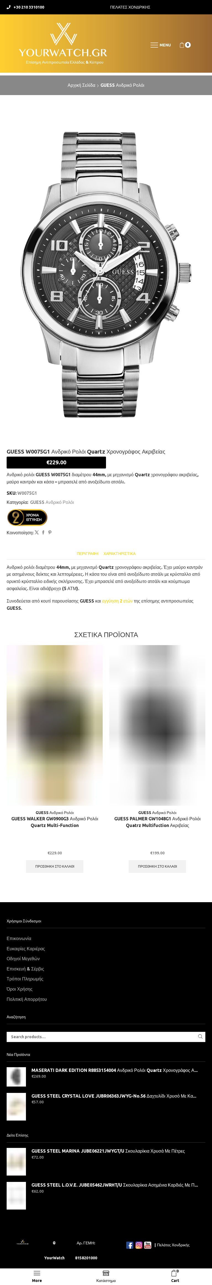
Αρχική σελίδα (81, 85)
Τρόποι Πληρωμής (25, 978)
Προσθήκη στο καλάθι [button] (54, 866)
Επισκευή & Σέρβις (25, 968)
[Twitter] (36, 532)
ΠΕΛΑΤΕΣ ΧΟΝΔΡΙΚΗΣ (130, 7)
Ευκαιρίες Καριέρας (26, 948)
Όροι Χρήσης (20, 988)
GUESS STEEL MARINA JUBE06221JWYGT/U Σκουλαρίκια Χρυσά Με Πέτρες (108, 1150)
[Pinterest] (49, 532)
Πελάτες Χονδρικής (173, 1245)
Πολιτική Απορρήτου (27, 999)
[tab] (87, 553)
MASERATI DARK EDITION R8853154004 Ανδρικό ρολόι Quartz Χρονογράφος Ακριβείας (114, 1070)
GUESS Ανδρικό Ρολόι (122, 85)
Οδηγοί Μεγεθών (23, 958)
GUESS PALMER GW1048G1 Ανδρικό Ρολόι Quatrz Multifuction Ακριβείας (157, 822)
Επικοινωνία (19, 938)
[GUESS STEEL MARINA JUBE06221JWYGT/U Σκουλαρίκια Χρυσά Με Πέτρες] (16, 1162)
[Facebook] (43, 532)
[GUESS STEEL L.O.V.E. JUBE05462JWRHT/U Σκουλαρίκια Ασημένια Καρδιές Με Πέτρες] (16, 1196)
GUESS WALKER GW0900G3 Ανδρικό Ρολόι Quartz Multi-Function (54, 822)
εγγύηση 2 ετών (117, 600)
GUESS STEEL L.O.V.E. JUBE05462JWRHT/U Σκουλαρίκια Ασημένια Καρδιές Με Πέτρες (114, 1184)
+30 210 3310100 (29, 7)
